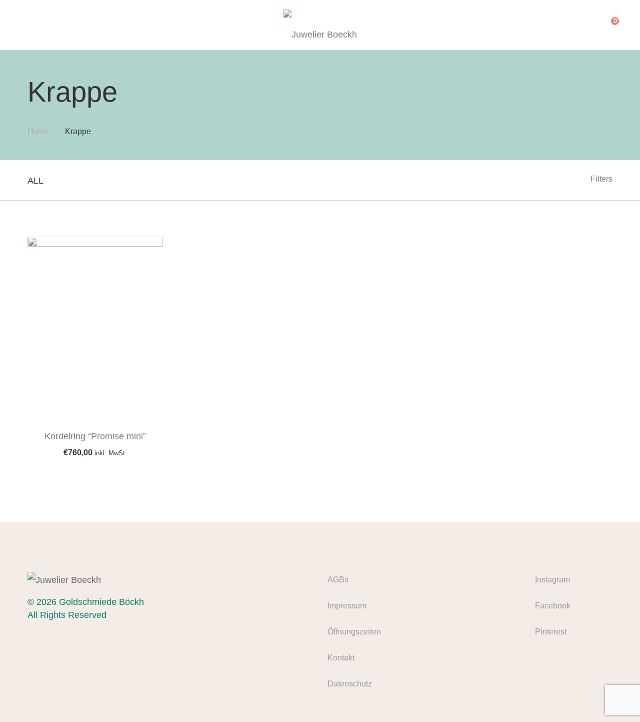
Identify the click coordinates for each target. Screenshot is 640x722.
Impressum (347, 605)
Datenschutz (350, 683)
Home (38, 131)
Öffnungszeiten (354, 631)
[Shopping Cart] (608, 25)
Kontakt (341, 657)
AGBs (338, 579)
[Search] (587, 25)
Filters (601, 179)
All (36, 181)
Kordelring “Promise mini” (95, 436)
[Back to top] (612, 694)
